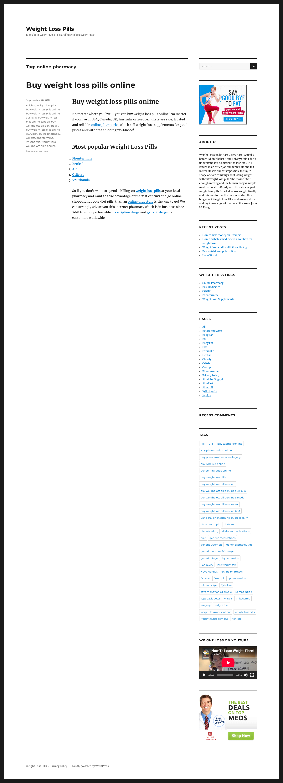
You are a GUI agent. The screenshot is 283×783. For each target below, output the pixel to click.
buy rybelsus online (213, 463)
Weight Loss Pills (50, 29)
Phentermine (82, 158)
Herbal (206, 355)
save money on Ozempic (216, 591)
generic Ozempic (211, 544)
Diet (204, 347)
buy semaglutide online (216, 470)
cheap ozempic (210, 524)
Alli (74, 169)
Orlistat (78, 174)
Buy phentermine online (216, 450)
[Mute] (246, 675)
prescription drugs (125, 212)
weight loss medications (216, 612)
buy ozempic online (229, 443)
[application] (228, 662)
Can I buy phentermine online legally (224, 517)
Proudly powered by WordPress (90, 766)
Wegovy (206, 605)
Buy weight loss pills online (80, 85)
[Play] (204, 675)
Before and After (212, 331)
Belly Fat (207, 335)
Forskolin (208, 351)
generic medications (222, 537)
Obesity (206, 359)
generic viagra (210, 558)
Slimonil (207, 387)
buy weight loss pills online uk (219, 504)
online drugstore (140, 201)
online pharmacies (105, 125)
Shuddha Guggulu (213, 379)
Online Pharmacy (212, 283)
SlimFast (207, 383)
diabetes (229, 524)
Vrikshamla (81, 180)
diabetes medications (236, 531)
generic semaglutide (239, 544)
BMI (205, 339)
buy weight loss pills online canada (222, 497)
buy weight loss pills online (43, 109)
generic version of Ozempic (218, 551)
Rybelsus (226, 585)
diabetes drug (209, 531)
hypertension (230, 558)
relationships (209, 585)
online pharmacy (49, 133)
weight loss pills (36, 145)
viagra (228, 598)
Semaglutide (243, 591)
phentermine (44, 137)
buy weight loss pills (43, 105)
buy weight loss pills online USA (220, 511)
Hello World (209, 255)
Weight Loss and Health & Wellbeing (224, 247)
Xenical (77, 164)
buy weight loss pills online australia (223, 490)
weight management (214, 618)
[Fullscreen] (252, 675)
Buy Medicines (211, 287)
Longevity (207, 564)
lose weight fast (226, 564)
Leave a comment (37, 151)
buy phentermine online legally (221, 457)
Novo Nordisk (209, 571)
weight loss (49, 141)
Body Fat (207, 343)
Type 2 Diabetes (210, 598)
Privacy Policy (210, 375)
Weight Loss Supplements (218, 299)
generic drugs (157, 212)
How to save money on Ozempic (221, 235)
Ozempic (207, 367)
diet (34, 133)
